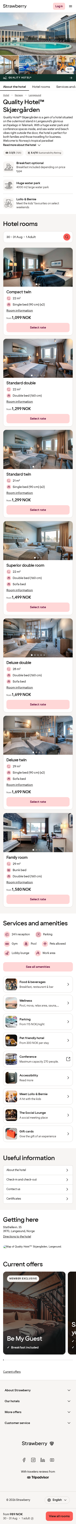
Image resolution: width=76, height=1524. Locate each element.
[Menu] (70, 6)
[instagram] (33, 1460)
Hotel (6, 95)
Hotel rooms (41, 87)
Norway (19, 95)
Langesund (35, 95)
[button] (38, 267)
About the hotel (14, 87)
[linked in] (42, 1460)
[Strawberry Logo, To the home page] (15, 6)
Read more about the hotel (19, 145)
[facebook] (24, 1460)
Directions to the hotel (17, 1237)
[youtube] (52, 1460)
